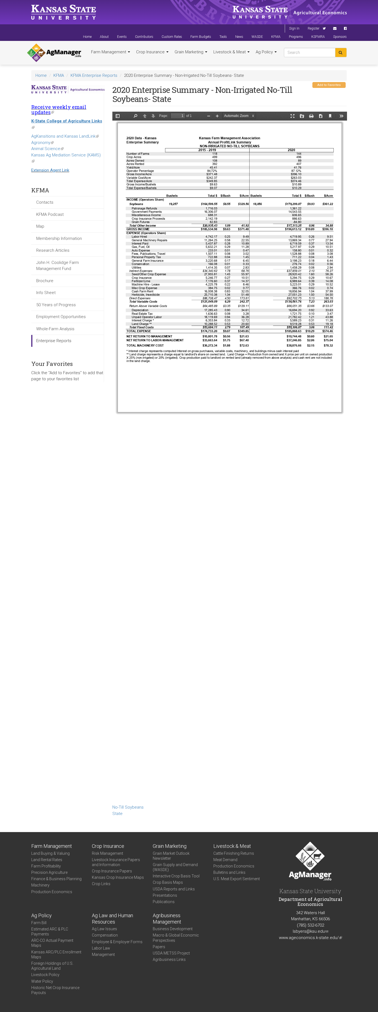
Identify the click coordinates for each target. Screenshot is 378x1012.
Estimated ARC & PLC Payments (49, 931)
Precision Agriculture (49, 872)
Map (40, 226)
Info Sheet (46, 292)
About (104, 37)
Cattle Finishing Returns (233, 853)
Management (103, 954)
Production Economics (51, 892)
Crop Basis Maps (168, 882)
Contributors (144, 37)
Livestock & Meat (230, 51)
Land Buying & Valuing (50, 853)
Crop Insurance (151, 51)
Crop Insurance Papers (112, 871)
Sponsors (340, 37)
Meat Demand (225, 860)
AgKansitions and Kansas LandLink (65, 136)
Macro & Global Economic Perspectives (176, 937)
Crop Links (101, 884)
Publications (164, 902)
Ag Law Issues (104, 929)
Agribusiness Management (167, 919)
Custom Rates (172, 37)
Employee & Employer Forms (117, 942)
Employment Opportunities (61, 316)
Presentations (165, 895)
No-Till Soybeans (128, 807)
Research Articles (52, 250)
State (117, 813)
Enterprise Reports (53, 340)
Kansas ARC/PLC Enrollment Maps (56, 954)
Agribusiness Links (169, 959)
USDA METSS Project (171, 953)
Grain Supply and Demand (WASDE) (175, 867)
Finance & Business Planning (56, 879)
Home (87, 37)
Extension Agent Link (50, 170)
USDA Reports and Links (174, 889)
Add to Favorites (329, 85)
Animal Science (47, 148)
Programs (296, 37)
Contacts (44, 202)
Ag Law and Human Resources (112, 919)
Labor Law (101, 948)
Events (122, 37)
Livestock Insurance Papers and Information (116, 862)
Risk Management (107, 853)
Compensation (105, 935)
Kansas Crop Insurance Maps (118, 877)
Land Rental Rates (46, 860)
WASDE (257, 37)
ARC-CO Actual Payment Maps (52, 943)
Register (313, 28)
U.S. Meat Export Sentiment (236, 879)
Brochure (44, 280)
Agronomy (42, 142)
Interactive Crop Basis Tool (176, 876)
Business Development (173, 929)
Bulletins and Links (229, 872)
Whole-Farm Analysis (55, 328)
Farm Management (109, 51)
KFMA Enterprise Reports (94, 75)
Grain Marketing (189, 51)
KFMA (276, 37)
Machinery (40, 885)
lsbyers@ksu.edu (310, 931)
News (239, 37)
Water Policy (42, 981)
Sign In (294, 28)
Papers (159, 947)
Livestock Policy (45, 974)
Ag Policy (265, 51)
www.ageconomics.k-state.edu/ (310, 937)
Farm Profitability (46, 866)
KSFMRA (318, 37)
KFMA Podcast (50, 214)
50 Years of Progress (56, 304)
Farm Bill (38, 923)
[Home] (54, 53)
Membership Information (59, 238)
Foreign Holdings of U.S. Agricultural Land (52, 966)
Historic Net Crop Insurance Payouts (55, 990)
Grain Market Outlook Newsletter (171, 856)
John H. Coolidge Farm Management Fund (57, 265)
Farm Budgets (200, 37)
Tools (223, 37)
